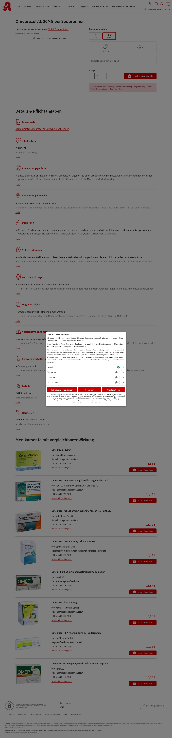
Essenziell (51, 367)
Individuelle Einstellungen (62, 390)
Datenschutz (76, 403)
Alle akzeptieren (113, 390)
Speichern (89, 390)
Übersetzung (52, 372)
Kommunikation (53, 382)
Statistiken (51, 377)
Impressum (95, 403)
